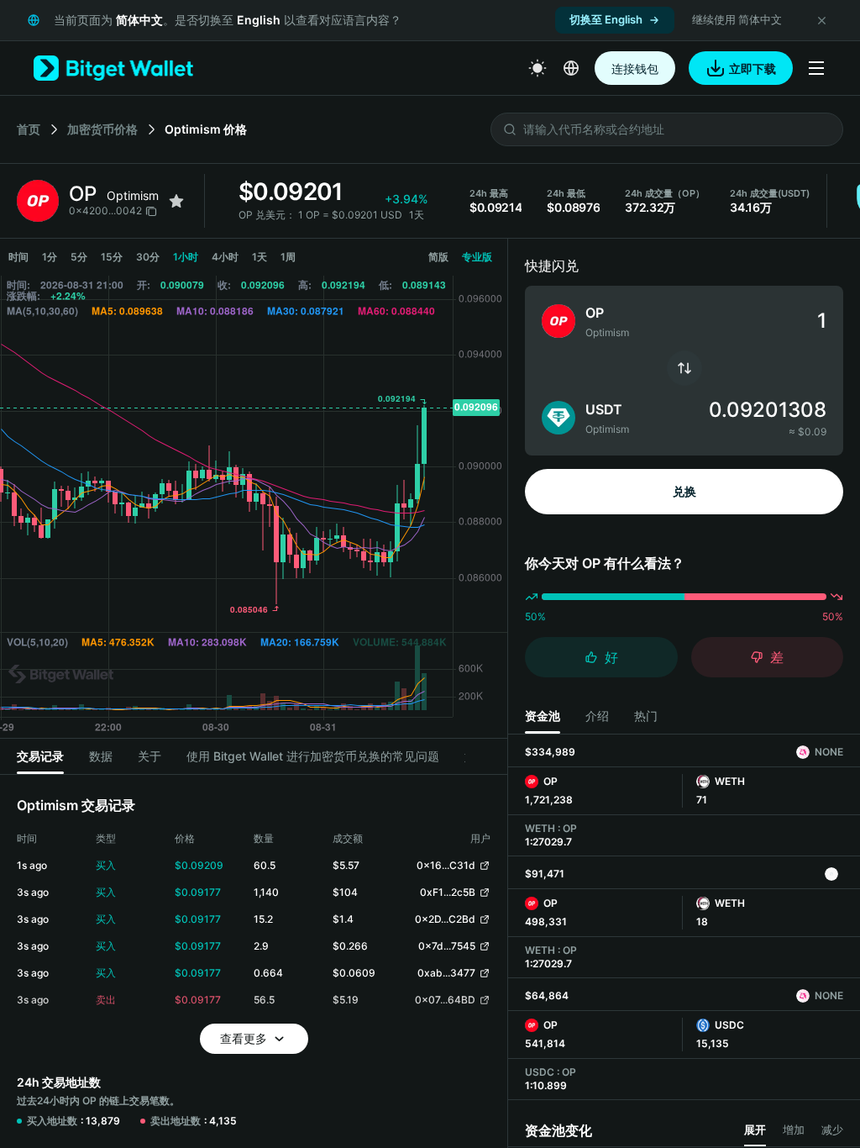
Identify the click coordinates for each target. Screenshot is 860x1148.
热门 (646, 715)
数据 (101, 756)
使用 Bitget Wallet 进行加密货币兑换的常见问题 (312, 756)
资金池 (542, 715)
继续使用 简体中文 (737, 19)
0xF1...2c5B (447, 892)
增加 (794, 1129)
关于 (149, 756)
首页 (28, 129)
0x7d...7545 (446, 946)
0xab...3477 (446, 972)
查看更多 (243, 1038)
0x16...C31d (446, 865)
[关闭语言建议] (821, 20)
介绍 (597, 715)
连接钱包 (634, 68)
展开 (755, 1129)
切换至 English (605, 19)
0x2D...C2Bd (445, 919)
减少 (832, 1129)
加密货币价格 (102, 129)
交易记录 (40, 756)
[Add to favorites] (176, 201)
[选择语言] (571, 68)
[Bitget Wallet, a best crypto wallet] (113, 68)
